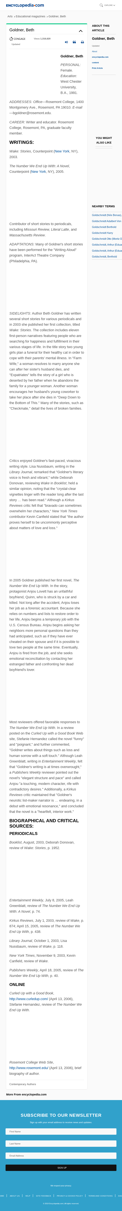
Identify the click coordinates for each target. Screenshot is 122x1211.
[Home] (25, 5)
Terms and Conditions (100, 1196)
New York (62, 151)
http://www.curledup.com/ (28, 999)
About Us (15, 1196)
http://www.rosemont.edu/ (28, 1068)
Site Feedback (43, 1196)
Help (27, 1196)
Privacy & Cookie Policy (70, 1196)
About (100, 57)
